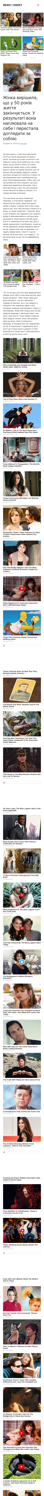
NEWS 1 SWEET (12, 5)
